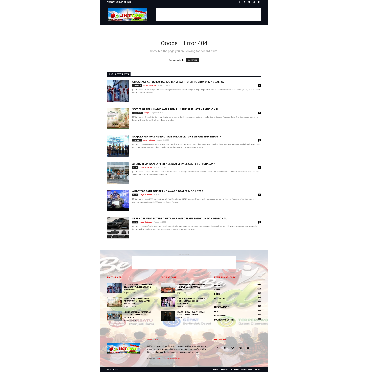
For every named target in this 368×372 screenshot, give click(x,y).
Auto (135, 167)
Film (216, 311)
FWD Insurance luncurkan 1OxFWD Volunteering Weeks (191, 287)
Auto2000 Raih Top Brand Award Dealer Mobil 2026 (167, 191)
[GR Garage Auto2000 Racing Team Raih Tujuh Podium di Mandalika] (118, 91)
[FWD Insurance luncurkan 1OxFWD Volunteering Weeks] (168, 288)
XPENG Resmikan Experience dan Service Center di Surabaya (173, 164)
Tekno (217, 302)
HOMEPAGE (192, 60)
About (258, 369)
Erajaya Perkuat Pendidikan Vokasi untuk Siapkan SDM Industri (177, 136)
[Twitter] (249, 2)
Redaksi (235, 369)
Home (215, 369)
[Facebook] (239, 2)
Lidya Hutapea (149, 140)
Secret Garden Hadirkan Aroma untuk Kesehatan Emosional (175, 109)
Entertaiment (221, 307)
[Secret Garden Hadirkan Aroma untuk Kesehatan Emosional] (118, 118)
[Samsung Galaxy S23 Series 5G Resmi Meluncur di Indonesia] (168, 302)
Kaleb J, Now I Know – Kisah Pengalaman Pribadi (191, 313)
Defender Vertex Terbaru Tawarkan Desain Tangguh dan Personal (179, 218)
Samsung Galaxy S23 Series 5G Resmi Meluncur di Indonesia (191, 301)
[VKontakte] (254, 2)
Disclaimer (246, 369)
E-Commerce (220, 315)
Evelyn (146, 113)
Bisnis (217, 294)
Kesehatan (137, 113)
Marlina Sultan (149, 85)
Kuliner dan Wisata (224, 320)
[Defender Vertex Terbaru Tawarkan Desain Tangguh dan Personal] (118, 228)
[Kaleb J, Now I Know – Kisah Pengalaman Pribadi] (168, 316)
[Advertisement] (208, 14)
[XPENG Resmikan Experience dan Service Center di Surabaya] (118, 173)
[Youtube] (258, 2)
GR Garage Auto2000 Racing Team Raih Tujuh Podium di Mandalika (178, 82)
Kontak (225, 369)
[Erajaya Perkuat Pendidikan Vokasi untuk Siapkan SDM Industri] (118, 146)
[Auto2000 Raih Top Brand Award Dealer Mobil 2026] (118, 200)
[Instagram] (244, 2)
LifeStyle (137, 85)
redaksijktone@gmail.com (168, 358)
